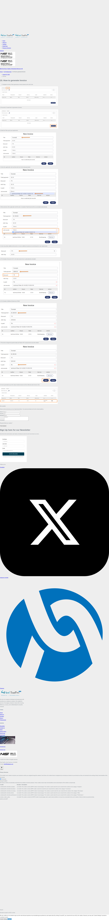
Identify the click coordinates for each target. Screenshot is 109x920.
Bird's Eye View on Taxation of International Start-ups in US (11, 68)
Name (2, 411)
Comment (2, 420)
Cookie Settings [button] (3, 919)
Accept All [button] (9, 919)
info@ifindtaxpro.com (8, 764)
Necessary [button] (2, 777)
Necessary (4, 779)
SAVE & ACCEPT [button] (4, 799)
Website (2, 415)
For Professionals (7, 71)
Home (1, 71)
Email (1, 413)
